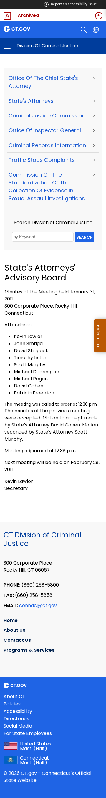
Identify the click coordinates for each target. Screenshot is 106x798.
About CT (14, 696)
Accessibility (18, 711)
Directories (16, 718)
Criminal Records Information (47, 145)
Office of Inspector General (45, 130)
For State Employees (28, 733)
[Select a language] (96, 29)
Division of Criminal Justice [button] (30, 46)
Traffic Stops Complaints (42, 160)
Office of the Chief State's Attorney (43, 82)
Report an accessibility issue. (74, 3)
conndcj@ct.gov (38, 605)
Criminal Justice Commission (47, 115)
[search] (84, 29)
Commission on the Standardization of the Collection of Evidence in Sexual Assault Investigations (47, 186)
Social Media (18, 726)
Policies (12, 703)
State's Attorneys (31, 101)
